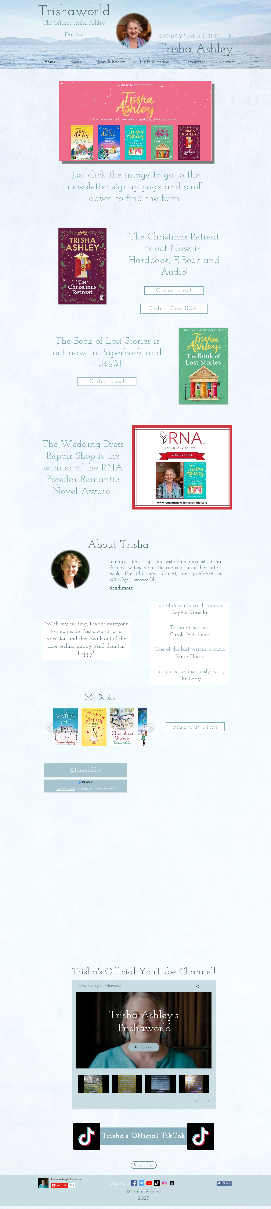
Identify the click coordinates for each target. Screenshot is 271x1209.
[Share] (197, 986)
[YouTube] (149, 1183)
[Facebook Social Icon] (134, 1183)
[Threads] (172, 1183)
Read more (121, 587)
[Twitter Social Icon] (141, 1183)
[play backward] (49, 727)
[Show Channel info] (207, 986)
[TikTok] (86, 1136)
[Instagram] (164, 1183)
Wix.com (160, 1207)
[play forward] (151, 727)
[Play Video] (93, 1084)
